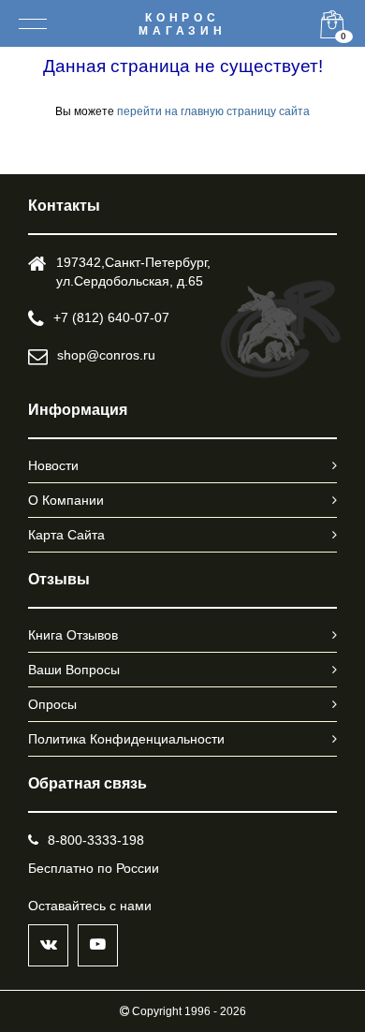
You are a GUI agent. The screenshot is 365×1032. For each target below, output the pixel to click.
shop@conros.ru (106, 354)
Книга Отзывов (73, 634)
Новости (53, 465)
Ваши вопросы (74, 669)
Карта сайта (66, 534)
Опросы (52, 704)
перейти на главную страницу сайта (213, 111)
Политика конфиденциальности (126, 738)
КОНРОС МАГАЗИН (182, 24)
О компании (66, 500)
